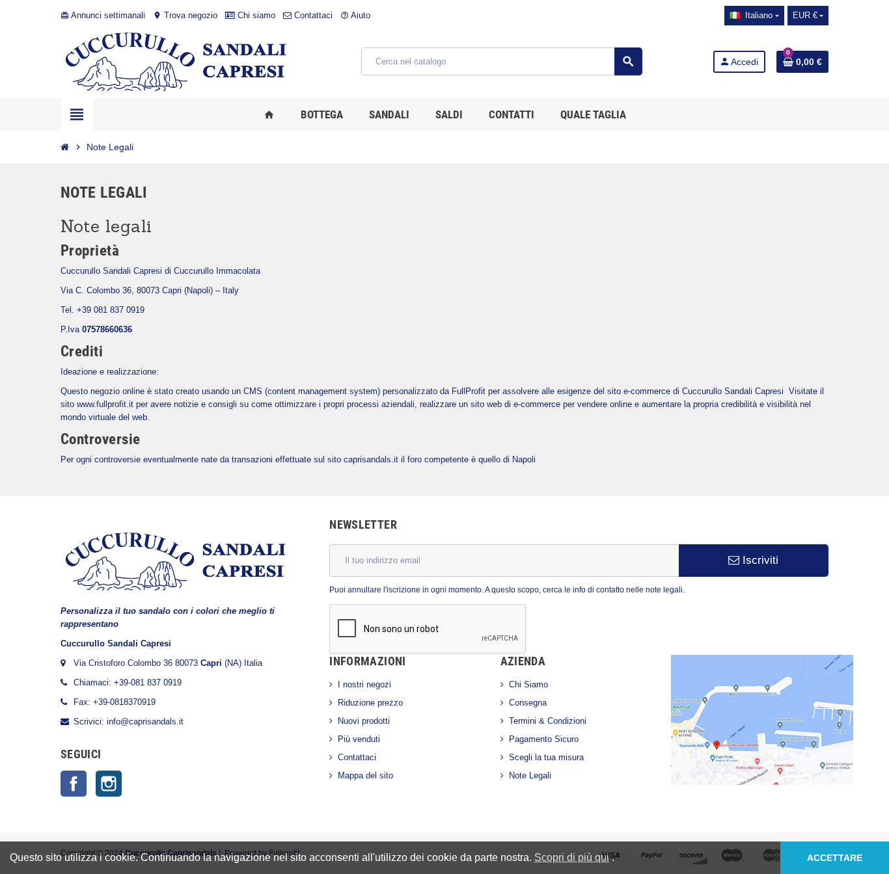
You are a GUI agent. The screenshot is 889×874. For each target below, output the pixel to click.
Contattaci (312, 15)
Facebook (74, 784)
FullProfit (469, 391)
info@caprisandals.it (145, 721)
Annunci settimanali (103, 15)
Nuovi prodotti (364, 721)
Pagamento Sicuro (544, 739)
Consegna (528, 703)
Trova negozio (185, 15)
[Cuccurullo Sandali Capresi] (176, 61)
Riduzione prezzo (370, 703)
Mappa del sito (365, 775)
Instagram (109, 784)
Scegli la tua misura (546, 757)
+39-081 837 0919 (148, 682)
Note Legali (530, 775)
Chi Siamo (528, 684)
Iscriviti (758, 560)
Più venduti (359, 739)
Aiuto (355, 15)
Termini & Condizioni (547, 721)
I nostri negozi (364, 684)
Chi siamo (255, 15)
